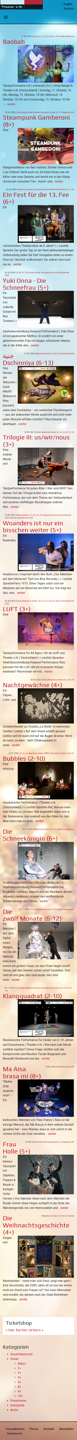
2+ (40, 36)
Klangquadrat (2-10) (32, 995)
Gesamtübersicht (21, 1354)
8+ (51, 36)
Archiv (14, 1410)
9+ (54, 36)
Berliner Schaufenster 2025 (21, 518)
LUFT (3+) (17, 608)
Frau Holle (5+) (16, 1147)
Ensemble (37, 189)
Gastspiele (21, 112)
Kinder (62, 36)
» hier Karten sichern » (24, 1330)
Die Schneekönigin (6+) (30, 835)
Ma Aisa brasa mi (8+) (22, 1072)
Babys (22, 1363)
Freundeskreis (15, 1429)
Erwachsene (18, 1400)
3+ (42, 36)
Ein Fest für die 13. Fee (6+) (36, 198)
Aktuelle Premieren (41, 112)
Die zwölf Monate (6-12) (32, 915)
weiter (11, 104)
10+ (57, 36)
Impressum (14, 1433)
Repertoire (70, 36)
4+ (45, 36)
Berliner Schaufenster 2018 (46, 988)
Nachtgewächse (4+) (32, 684)
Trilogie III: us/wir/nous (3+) (36, 440)
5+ (48, 36)
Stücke (35, 36)
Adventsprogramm (66, 829)
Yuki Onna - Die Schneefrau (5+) (26, 284)
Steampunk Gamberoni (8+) (36, 121)
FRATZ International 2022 (55, 753)
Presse (34, 1429)
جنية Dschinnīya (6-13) (28, 359)
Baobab (14, 41)
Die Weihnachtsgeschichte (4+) (36, 1225)
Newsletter (66, 1429)
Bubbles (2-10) (24, 758)
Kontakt (49, 1429)
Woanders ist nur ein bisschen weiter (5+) (33, 526)
